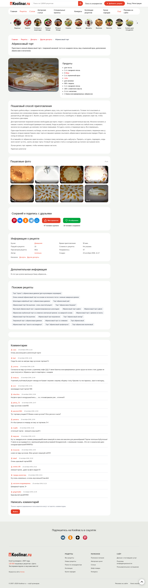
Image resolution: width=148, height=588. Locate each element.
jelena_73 (16, 403)
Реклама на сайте (128, 11)
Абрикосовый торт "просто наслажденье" (27, 324)
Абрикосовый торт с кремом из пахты (89, 313)
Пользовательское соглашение (128, 567)
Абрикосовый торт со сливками (56, 320)
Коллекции (68, 568)
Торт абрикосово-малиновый (82, 324)
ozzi (14, 386)
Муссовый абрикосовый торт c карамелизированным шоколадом (36, 309)
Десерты (22, 257)
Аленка (22, 572)
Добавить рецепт (114, 3)
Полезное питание (97, 558)
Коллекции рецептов (89, 11)
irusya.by (16, 450)
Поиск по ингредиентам (93, 3)
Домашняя (38, 243)
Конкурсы (78, 11)
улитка (15, 366)
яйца (67, 73)
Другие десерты (33, 257)
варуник (16, 436)
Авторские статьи (42, 11)
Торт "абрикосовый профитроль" (57, 324)
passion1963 (17, 411)
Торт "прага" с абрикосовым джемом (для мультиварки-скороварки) (37, 293)
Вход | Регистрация (134, 3)
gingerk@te (17, 492)
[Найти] (80, 3)
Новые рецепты (70, 561)
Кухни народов (106, 11)
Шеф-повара (95, 568)
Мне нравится (53, 220)
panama (16, 419)
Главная (13, 11)
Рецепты (23, 11)
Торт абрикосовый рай (61, 301)
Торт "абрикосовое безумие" (66, 305)
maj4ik (15, 428)
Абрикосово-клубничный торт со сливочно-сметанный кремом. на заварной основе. (43, 313)
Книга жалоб (134, 583)
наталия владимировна (21, 483)
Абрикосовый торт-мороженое (49, 317)
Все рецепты (69, 558)
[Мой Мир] (36, 220)
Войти (15, 511)
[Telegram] (31, 220)
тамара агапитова (19, 475)
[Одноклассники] (25, 220)
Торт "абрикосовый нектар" (73, 317)
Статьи (93, 565)
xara (14, 350)
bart (14, 358)
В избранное (73, 220)
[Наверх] (142, 582)
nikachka (16, 394)
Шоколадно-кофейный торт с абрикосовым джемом (31, 301)
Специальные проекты (59, 11)
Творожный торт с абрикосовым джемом (27, 320)
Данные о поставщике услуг (127, 558)
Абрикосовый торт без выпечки (24, 317)
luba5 (15, 458)
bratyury (16, 377)
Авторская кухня (96, 561)
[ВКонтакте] (20, 220)
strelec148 (16, 467)
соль (66, 78)
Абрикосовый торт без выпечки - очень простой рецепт (32, 305)
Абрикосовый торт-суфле (72, 309)
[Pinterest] (14, 220)
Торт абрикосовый (77, 320)
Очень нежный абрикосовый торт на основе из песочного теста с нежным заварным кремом (46, 297)
